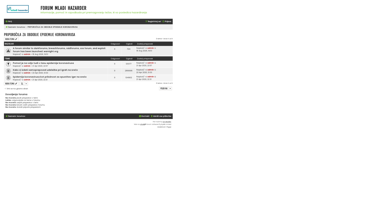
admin (27, 54)
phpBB (142, 124)
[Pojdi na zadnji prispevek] (155, 48)
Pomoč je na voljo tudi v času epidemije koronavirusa (43, 63)
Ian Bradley (167, 122)
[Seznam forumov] (21, 10)
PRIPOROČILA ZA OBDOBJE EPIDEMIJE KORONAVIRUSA (39, 34)
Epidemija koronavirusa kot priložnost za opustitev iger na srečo (50, 76)
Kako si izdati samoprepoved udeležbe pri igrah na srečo (45, 69)
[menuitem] (8, 22)
